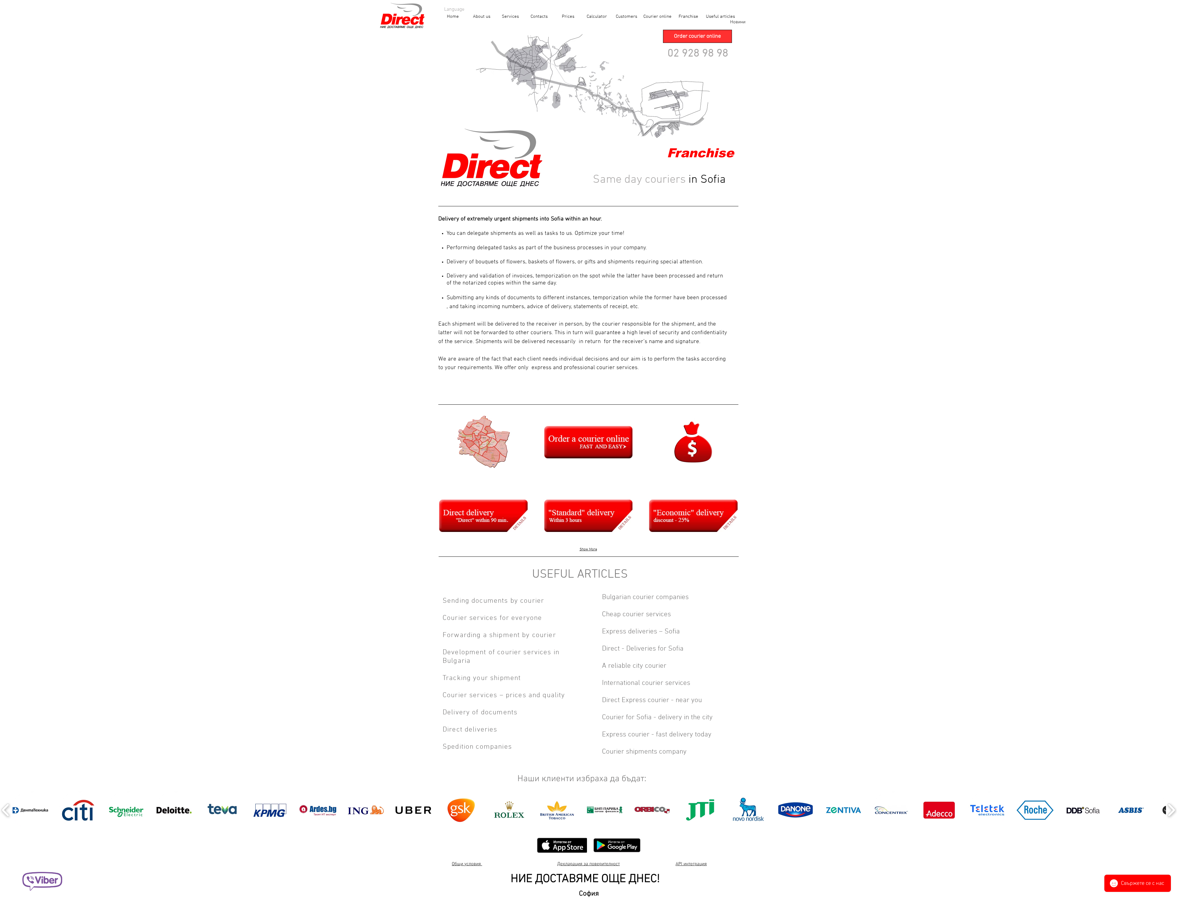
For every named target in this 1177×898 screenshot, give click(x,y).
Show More (588, 549)
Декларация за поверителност (588, 864)
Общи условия (467, 864)
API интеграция (691, 864)
